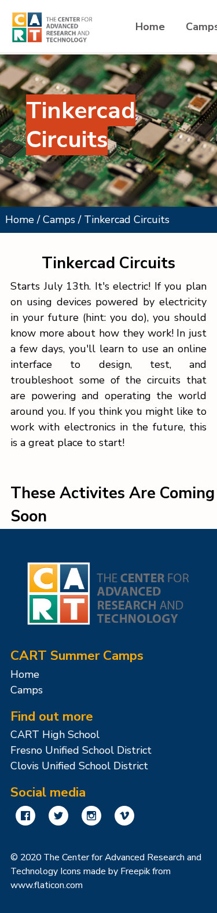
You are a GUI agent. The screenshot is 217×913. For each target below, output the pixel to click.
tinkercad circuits (127, 220)
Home (150, 27)
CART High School (55, 735)
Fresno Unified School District (81, 750)
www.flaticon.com (46, 885)
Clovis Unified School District (79, 766)
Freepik (135, 871)
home (19, 220)
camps (59, 220)
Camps (26, 690)
